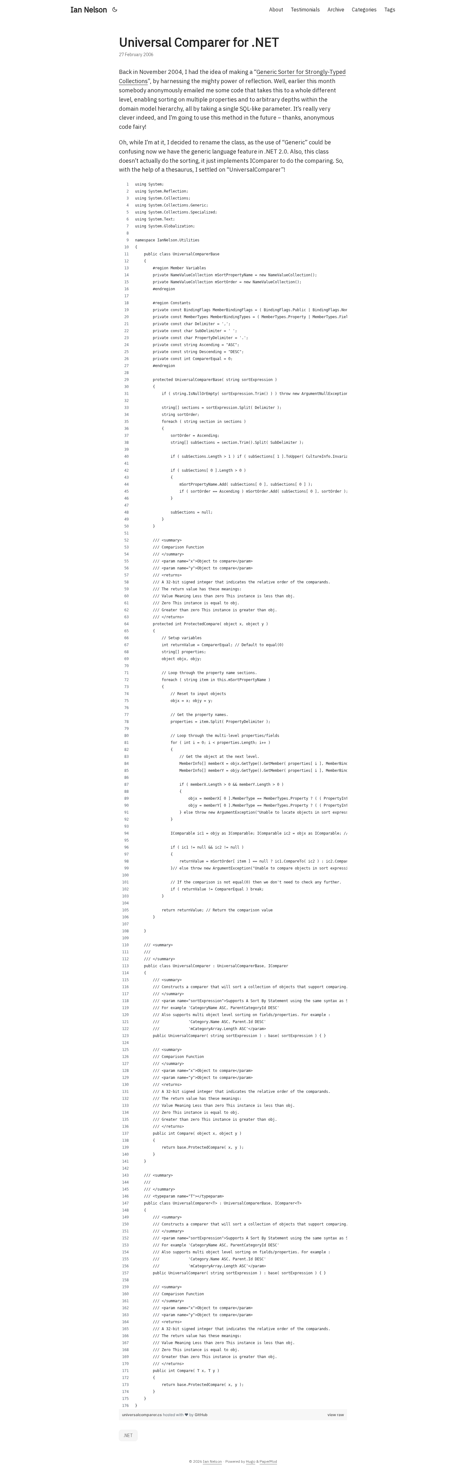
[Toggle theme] (115, 9)
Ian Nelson (89, 9)
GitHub (201, 1414)
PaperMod (268, 1461)
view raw (335, 1414)
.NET (128, 1435)
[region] (233, 795)
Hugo (250, 1461)
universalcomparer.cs (142, 1414)
